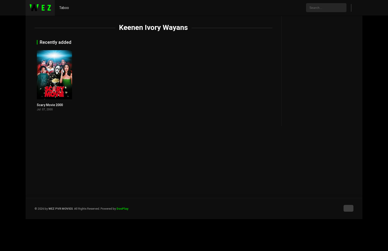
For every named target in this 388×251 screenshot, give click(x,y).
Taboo (64, 8)
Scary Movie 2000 (50, 105)
